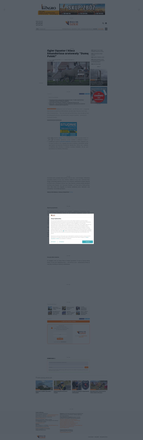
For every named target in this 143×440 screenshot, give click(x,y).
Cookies (57, 238)
